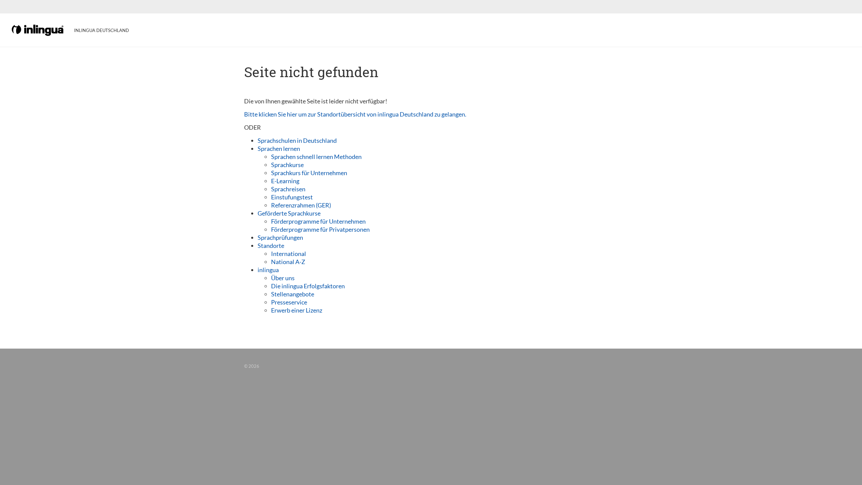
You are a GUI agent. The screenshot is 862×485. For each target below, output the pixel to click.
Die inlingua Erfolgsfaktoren (308, 286)
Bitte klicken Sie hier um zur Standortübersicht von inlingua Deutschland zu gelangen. (355, 114)
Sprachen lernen (279, 148)
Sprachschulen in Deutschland (297, 140)
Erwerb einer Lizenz (296, 310)
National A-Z (288, 261)
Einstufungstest (292, 197)
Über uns (283, 278)
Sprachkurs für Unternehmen (309, 172)
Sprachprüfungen (280, 237)
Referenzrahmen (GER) (301, 205)
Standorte (271, 245)
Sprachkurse (287, 164)
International (288, 253)
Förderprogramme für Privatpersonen (320, 229)
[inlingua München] (38, 29)
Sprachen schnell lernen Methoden (316, 156)
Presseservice (289, 302)
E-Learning (285, 181)
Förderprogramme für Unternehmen (318, 221)
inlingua (268, 269)
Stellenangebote (292, 294)
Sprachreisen (288, 189)
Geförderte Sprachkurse (289, 213)
